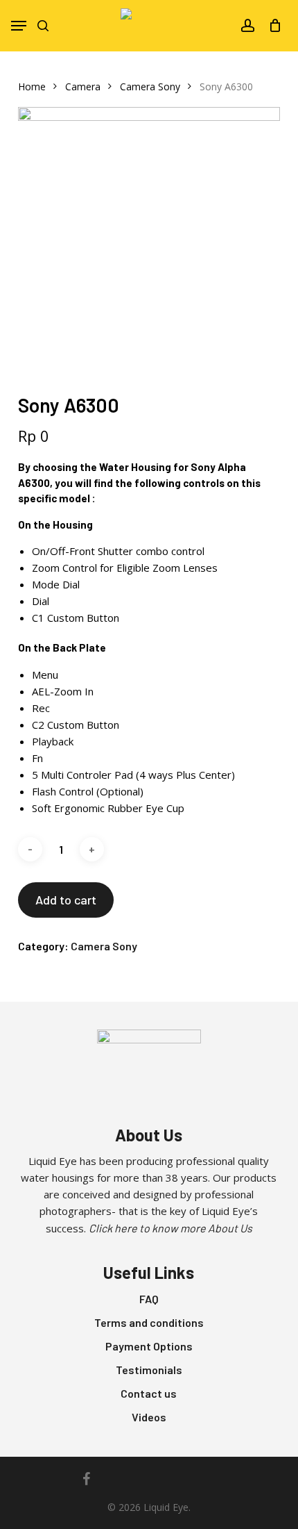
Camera (82, 86)
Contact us (149, 1393)
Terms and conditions (149, 1322)
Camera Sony (150, 86)
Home (32, 86)
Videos (149, 1416)
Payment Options (149, 1346)
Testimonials (149, 1369)
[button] (18, 26)
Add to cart (65, 899)
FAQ (149, 1298)
